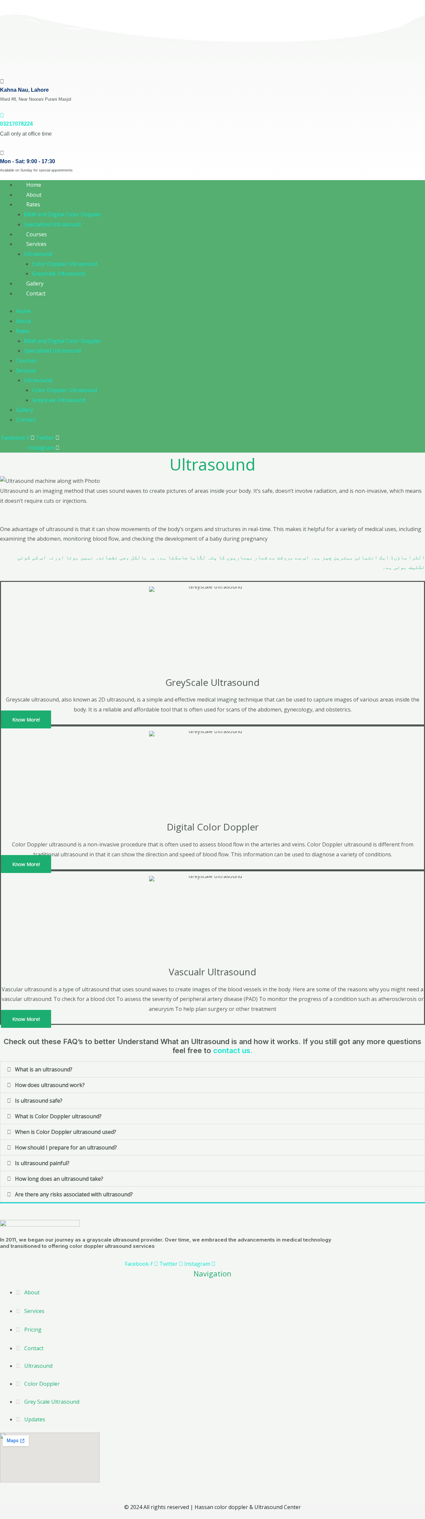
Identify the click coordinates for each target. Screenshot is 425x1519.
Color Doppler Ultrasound (64, 264)
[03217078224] (2, 115)
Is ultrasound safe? (38, 1100)
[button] (212, 1069)
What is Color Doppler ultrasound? (58, 1116)
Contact (35, 293)
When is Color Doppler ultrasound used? (65, 1132)
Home (23, 311)
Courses (26, 360)
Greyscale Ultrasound (58, 273)
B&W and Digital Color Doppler (62, 214)
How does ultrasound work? (50, 1085)
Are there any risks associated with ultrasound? (74, 1194)
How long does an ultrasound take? (59, 1178)
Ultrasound (38, 254)
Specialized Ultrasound (52, 224)
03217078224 (16, 124)
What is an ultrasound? (43, 1069)
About (23, 321)
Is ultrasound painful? (42, 1163)
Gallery (24, 409)
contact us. (233, 1050)
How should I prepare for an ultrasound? (66, 1147)
